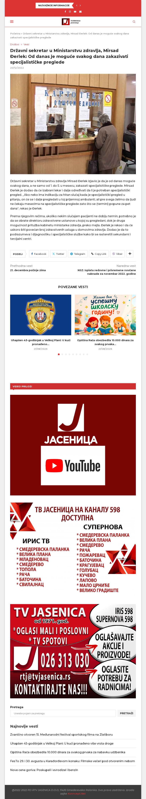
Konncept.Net (77, 793)
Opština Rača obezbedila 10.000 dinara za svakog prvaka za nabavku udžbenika (67, 752)
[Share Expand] (129, 253)
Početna (15, 33)
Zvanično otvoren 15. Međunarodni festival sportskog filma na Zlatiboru (61, 734)
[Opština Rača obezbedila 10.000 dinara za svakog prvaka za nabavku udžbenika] (105, 315)
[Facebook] (65, 11)
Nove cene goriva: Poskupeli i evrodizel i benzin (44, 770)
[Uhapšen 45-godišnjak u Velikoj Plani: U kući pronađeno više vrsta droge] (40, 315)
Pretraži (126, 713)
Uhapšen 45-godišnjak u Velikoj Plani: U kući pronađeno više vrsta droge (61, 743)
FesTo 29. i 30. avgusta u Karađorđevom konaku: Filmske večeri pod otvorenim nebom (72, 761)
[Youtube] (75, 11)
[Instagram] (70, 11)
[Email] (80, 11)
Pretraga (16, 707)
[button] (76, 5)
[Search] (134, 22)
